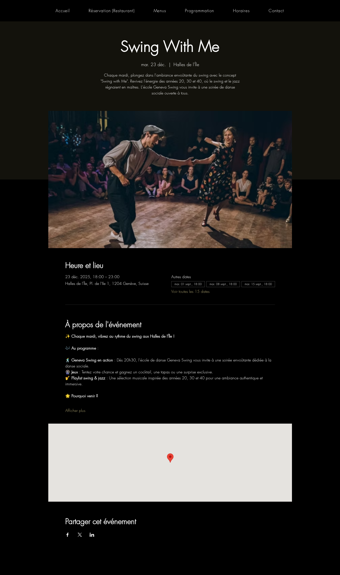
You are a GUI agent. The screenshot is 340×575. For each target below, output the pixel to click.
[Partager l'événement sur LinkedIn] (92, 535)
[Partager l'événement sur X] (79, 535)
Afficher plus (75, 410)
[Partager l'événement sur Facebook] (67, 535)
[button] (160, 10)
